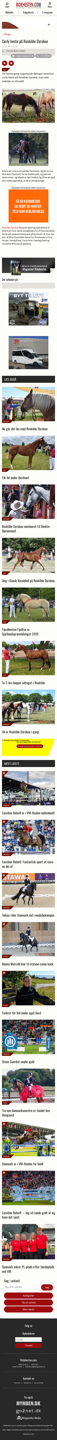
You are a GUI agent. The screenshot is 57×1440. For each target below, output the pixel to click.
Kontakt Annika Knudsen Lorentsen (30, 746)
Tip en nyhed (28, 1302)
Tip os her (17, 1383)
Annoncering (38, 1383)
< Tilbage (6, 34)
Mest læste (28, 1309)
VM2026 (6, 805)
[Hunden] (28, 1403)
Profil (5, 956)
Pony (5, 1103)
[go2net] (28, 1410)
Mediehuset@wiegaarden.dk (35, 1367)
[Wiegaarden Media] (28, 1417)
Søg (47, 1287)
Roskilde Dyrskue (10, 227)
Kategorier (28, 1295)
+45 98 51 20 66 (17, 1367)
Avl (4, 70)
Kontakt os (27, 1383)
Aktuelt (6, 421)
